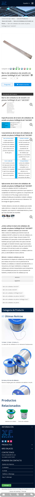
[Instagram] (11, 441)
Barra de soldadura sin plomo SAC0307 (13, 296)
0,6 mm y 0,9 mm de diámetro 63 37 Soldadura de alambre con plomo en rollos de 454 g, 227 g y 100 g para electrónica (11, 379)
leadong (18, 491)
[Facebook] (3, 441)
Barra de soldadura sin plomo (11, 302)
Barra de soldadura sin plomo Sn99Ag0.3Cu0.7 (15, 299)
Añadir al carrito (24, 84)
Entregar (6, 485)
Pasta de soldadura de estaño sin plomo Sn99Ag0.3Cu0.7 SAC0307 (24, 421)
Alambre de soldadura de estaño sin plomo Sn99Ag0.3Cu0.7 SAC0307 (11, 421)
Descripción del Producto (10, 94)
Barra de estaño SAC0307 (10, 290)
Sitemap (24, 491)
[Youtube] (8, 441)
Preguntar (7, 84)
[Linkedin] (5, 441)
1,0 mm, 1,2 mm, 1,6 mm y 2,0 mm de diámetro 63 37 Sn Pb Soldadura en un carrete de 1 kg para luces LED (11, 341)
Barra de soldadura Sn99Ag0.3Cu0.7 (13, 293)
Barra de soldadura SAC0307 (11, 286)
